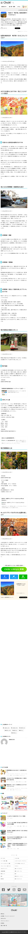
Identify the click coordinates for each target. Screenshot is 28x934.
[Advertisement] (14, 661)
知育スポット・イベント (22, 31)
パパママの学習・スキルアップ (18, 775)
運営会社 (2, 913)
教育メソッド (21, 781)
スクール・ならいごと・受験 (12, 781)
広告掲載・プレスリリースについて (7, 916)
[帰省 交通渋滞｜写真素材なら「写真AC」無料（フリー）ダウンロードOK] (14, 199)
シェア (5, 577)
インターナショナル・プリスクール (13, 773)
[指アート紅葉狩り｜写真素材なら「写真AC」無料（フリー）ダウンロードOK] (14, 106)
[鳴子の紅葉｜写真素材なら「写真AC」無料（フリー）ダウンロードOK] (14, 460)
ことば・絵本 (17, 858)
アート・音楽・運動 (17, 826)
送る (23, 577)
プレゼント (16, 866)
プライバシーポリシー (5, 920)
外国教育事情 (3, 871)
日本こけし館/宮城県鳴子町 (8, 438)
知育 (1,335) (8, 730)
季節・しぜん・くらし (11, 848)
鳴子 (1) (21, 730)
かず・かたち (9, 818)
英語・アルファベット (16, 789)
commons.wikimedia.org (8, 61)
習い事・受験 (12, 6)
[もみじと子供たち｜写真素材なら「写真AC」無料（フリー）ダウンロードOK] (14, 527)
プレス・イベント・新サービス (6, 866)
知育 (25, 781)
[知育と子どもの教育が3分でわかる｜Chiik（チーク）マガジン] (7, 2)
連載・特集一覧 (4, 925)
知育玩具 (2, 878)
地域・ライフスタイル (18, 868)
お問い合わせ (3, 918)
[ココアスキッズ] (24, 6)
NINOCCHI (5, 28)
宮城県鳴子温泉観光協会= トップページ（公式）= (13, 388)
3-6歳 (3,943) (15, 727)
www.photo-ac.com (6, 117)
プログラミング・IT (4, 868)
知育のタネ (3, 6)
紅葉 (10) (15, 730)
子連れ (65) (22, 727)
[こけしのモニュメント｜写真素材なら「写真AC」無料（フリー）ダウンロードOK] (14, 342)
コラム (18, 6)
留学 (15, 873)
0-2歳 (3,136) (6, 727)
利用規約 (2, 923)
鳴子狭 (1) (14, 732)
